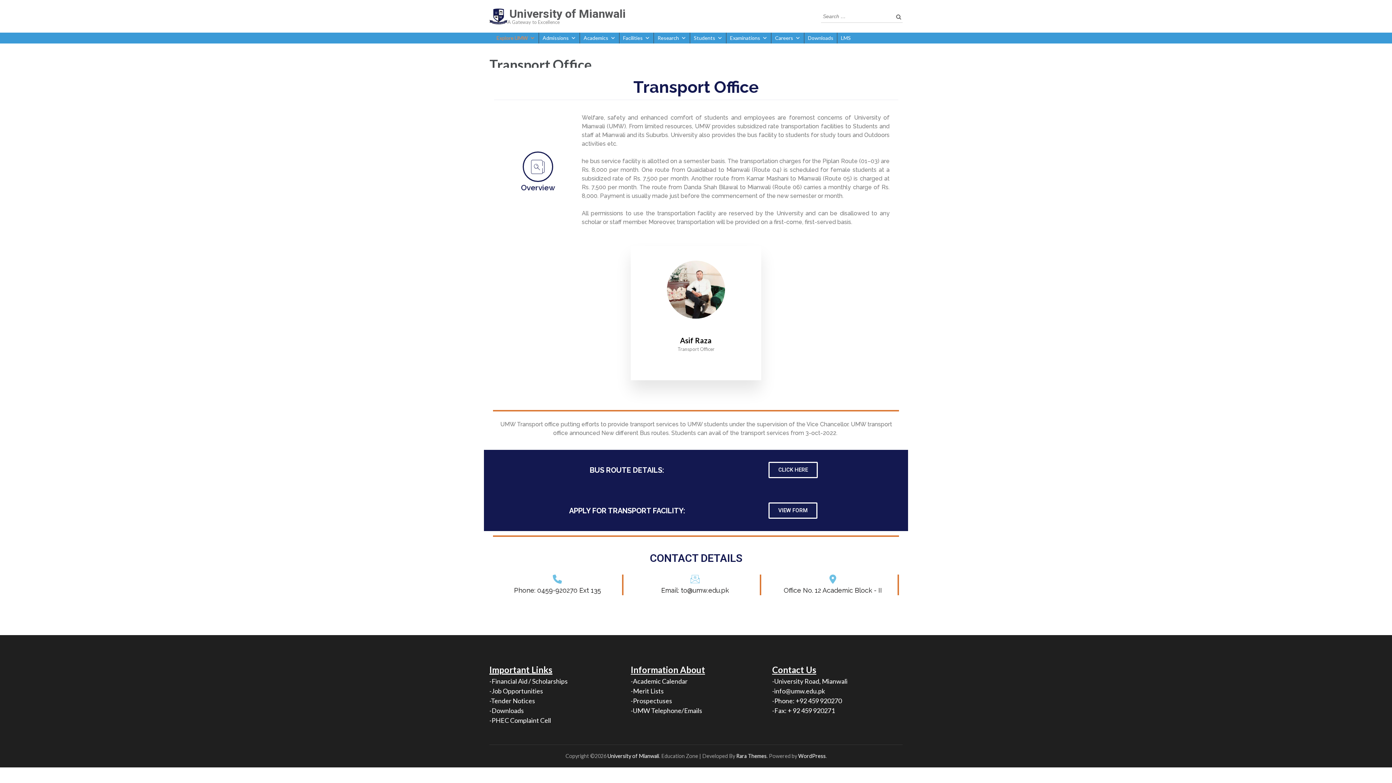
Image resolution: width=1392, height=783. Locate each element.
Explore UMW (512, 38)
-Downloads (506, 710)
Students (704, 38)
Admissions (556, 38)
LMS (846, 38)
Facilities (633, 38)
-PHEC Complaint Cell (520, 720)
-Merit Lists (647, 691)
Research (668, 38)
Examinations (745, 38)
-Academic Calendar (659, 681)
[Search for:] (856, 16)
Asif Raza (696, 340)
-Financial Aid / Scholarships (528, 681)
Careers (784, 38)
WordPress (812, 756)
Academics (596, 38)
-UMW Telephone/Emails (666, 710)
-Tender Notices (512, 701)
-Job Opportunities (516, 691)
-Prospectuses (651, 701)
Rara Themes (751, 756)
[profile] (696, 330)
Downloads (820, 38)
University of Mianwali (567, 14)
